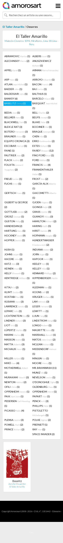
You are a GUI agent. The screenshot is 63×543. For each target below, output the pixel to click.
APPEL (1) (12, 70)
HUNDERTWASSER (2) (43, 242)
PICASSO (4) (14, 410)
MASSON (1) (14, 339)
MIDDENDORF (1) (44, 351)
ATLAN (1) (15, 84)
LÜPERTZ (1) (15, 330)
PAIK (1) (13, 396)
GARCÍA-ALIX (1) (44, 186)
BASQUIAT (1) (44, 106)
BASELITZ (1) (15, 103)
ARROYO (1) (43, 79)
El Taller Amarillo (13, 26)
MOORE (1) (41, 363)
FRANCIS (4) (41, 164)
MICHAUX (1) (14, 349)
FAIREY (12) (43, 150)
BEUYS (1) (41, 117)
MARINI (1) (14, 334)
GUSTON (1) (14, 221)
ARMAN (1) (45, 72)
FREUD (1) (13, 178)
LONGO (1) (41, 325)
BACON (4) (42, 84)
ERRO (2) (43, 141)
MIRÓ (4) (11, 363)
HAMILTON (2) (44, 221)
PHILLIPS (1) (42, 405)
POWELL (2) (13, 424)
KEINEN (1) (13, 268)
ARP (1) (11, 79)
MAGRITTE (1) (43, 330)
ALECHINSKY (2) (16, 60)
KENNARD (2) (44, 273)
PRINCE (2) (14, 429)
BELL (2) (40, 112)
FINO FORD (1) (43, 155)
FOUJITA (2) (13, 167)
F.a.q (31, 532)
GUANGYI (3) (42, 216)
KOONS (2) (40, 292)
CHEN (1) (39, 136)
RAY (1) (38, 429)
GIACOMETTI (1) (44, 195)
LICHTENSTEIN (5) (16, 315)
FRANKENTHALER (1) (42, 172)
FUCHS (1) (12, 183)
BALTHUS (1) (39, 93)
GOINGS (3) (41, 206)
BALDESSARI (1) (15, 93)
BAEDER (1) (13, 89)
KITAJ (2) (11, 287)
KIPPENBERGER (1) (45, 280)
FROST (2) (40, 178)
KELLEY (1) (41, 268)
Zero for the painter (17, 484)
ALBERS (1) (41, 56)
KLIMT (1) (13, 292)
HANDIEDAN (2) (13, 225)
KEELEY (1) (40, 263)
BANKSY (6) (11, 98)
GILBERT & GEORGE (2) (16, 204)
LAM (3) (40, 301)
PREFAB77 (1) (39, 424)
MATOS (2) (43, 339)
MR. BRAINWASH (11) (44, 367)
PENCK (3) (40, 401)
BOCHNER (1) (42, 126)
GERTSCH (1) (14, 192)
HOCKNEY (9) (15, 235)
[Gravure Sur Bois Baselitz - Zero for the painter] (17, 462)
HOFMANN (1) (44, 235)
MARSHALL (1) (44, 334)
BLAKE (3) (40, 122)
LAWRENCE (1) (16, 306)
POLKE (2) (41, 419)
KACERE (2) (13, 259)
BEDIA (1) (12, 112)
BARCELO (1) (43, 98)
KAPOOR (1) (42, 259)
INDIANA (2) (42, 249)
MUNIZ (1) (39, 372)
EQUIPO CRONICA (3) (17, 141)
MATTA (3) (14, 344)
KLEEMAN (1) (41, 287)
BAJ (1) (39, 89)
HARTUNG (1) (14, 230)
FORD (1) (41, 160)
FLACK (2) (13, 160)
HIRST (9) (41, 230)
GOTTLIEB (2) (15, 211)
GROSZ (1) (14, 216)
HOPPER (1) (14, 240)
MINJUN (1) (40, 358)
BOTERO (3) (16, 131)
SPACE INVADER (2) (43, 434)
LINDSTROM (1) (44, 320)
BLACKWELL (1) (15, 122)
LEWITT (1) (40, 311)
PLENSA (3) (14, 419)
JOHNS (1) (13, 254)
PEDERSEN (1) (17, 403)
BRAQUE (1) (43, 131)
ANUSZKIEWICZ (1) (41, 63)
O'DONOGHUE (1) (45, 382)
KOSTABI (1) (13, 296)
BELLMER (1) (14, 117)
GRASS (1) (41, 211)
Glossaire (56, 511)
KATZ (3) (11, 263)
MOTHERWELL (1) (16, 370)
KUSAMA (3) (14, 301)
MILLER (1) (14, 358)
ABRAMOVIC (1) (17, 56)
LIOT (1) (11, 325)
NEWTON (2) (15, 382)
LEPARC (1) (13, 311)
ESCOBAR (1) (15, 145)
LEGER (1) (42, 306)
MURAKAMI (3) (16, 377)
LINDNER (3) (15, 320)
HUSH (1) (9, 249)
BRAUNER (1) (14, 136)
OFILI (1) (12, 386)
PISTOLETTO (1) (40, 413)
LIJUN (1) (39, 315)
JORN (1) (40, 254)
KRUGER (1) (43, 296)
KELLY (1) (14, 273)
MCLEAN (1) (42, 344)
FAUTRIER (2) (14, 155)
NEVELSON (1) (43, 377)
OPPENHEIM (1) (16, 391)
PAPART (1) (41, 396)
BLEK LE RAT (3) (13, 126)
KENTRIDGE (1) (17, 278)
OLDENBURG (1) (44, 386)
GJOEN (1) (42, 202)
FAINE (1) (9, 150)
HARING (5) (41, 225)
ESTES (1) (41, 145)
